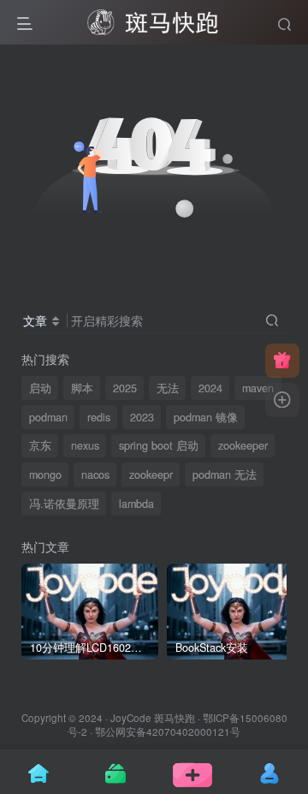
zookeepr (151, 474)
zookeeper (243, 445)
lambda (136, 503)
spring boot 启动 (158, 445)
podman (48, 417)
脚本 (82, 388)
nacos (95, 474)
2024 (210, 388)
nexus (85, 445)
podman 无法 (224, 474)
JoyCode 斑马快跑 (152, 718)
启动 (40, 388)
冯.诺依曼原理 (64, 503)
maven (258, 388)
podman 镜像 (206, 417)
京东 (40, 445)
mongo (45, 474)
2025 (125, 388)
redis (98, 417)
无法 (168, 388)
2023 (142, 417)
